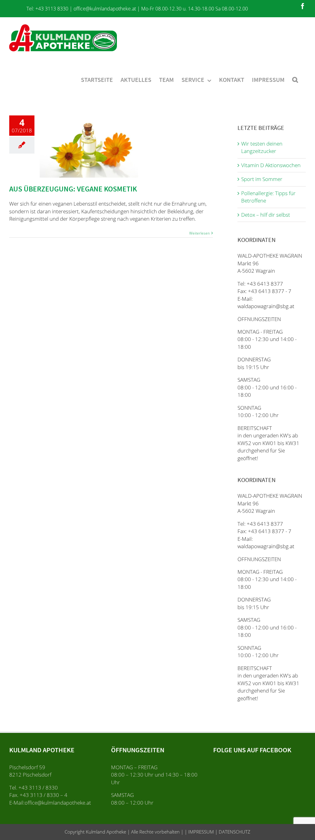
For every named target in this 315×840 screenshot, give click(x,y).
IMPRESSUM (200, 832)
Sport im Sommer (261, 179)
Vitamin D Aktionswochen (271, 165)
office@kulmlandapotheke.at (105, 8)
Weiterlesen (199, 233)
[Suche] (295, 79)
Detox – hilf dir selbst (265, 214)
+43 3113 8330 (51, 8)
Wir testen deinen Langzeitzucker (261, 147)
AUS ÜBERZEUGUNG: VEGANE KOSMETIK (73, 189)
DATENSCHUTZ (233, 832)
